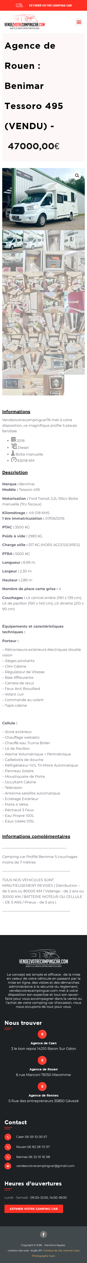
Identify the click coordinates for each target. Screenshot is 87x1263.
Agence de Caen (44, 1043)
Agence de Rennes (43, 1095)
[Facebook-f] (43, 1234)
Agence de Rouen (43, 1069)
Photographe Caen (43, 1255)
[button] (79, 22)
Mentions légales (54, 1245)
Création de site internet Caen (62, 1250)
